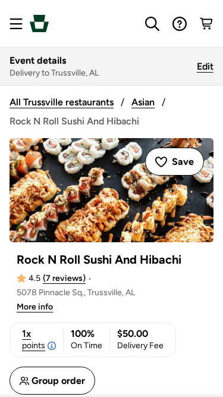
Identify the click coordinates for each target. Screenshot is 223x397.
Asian (143, 102)
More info (35, 307)
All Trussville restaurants (62, 102)
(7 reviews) (64, 278)
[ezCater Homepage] (39, 23)
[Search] (152, 24)
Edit (205, 66)
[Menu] (16, 24)
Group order (58, 380)
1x (33, 339)
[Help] (179, 24)
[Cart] (207, 24)
